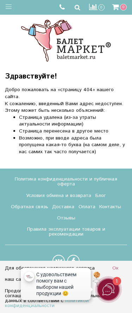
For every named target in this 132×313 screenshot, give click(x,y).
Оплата (86, 206)
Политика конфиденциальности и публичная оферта (66, 182)
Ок (115, 268)
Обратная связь (29, 206)
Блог (100, 195)
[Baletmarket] (66, 40)
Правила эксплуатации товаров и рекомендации (66, 232)
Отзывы (66, 218)
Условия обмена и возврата (58, 195)
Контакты (110, 206)
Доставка (63, 206)
